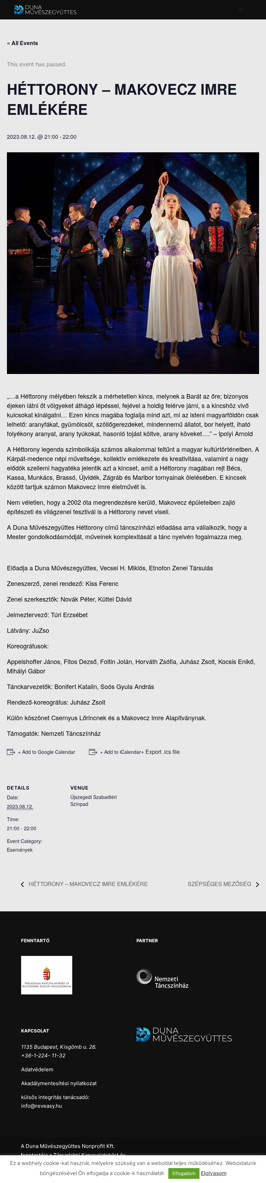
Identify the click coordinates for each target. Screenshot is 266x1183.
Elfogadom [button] (183, 1173)
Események (20, 849)
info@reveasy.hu (41, 1106)
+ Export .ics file (160, 752)
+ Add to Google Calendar (46, 751)
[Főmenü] (240, 9)
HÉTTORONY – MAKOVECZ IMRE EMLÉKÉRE (87, 884)
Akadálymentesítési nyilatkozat (59, 1083)
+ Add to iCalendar (120, 751)
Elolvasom (214, 1173)
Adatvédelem (37, 1069)
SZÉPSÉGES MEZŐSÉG (220, 884)
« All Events (22, 43)
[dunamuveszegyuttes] (48, 9)
